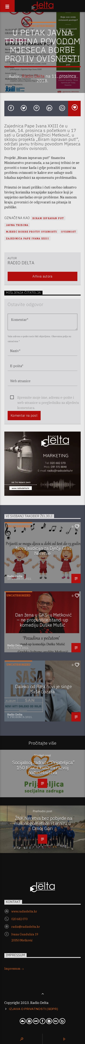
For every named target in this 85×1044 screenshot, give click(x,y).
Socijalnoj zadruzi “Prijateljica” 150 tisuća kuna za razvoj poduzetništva (43, 767)
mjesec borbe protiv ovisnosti (31, 231)
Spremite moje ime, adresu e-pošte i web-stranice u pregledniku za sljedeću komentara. (48, 397)
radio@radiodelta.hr (25, 927)
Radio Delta (33, 76)
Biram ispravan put (48, 218)
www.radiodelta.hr (24, 911)
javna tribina (17, 225)
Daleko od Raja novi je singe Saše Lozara (43, 689)
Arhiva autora (42, 276)
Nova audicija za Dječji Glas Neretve (43, 550)
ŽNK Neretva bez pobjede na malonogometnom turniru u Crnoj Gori (43, 823)
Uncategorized (42, 26)
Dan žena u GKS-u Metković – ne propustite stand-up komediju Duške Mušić (43, 620)
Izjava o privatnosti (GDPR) (33, 1009)
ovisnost (68, 231)
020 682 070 (19, 919)
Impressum (12, 968)
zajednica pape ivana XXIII (27, 238)
